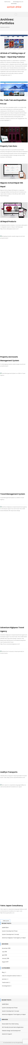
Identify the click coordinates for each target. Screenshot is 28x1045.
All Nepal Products (8, 221)
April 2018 (4, 955)
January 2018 (5, 958)
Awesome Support (7, 1034)
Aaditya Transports (8, 772)
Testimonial (5, 982)
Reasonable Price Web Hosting (10, 1024)
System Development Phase (10, 931)
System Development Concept (10, 934)
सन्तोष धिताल (5, 927)
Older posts (6, 921)
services (4, 979)
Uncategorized (6, 986)
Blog (3, 972)
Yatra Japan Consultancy (11, 905)
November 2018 (6, 948)
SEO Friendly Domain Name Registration (12, 1027)
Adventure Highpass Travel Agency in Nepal (14, 938)
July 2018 (4, 951)
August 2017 (5, 962)
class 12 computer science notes (11, 976)
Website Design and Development (11, 1030)
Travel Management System (12, 494)
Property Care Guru (8, 146)
